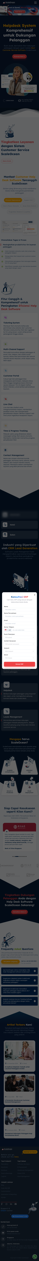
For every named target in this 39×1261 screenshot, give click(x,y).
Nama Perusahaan (10, 613)
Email (6, 620)
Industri (6, 648)
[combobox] (8, 630)
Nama (6, 606)
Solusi (6, 655)
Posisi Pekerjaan (9, 634)
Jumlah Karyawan (10, 641)
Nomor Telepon (9, 627)
